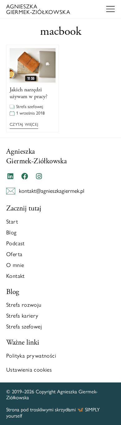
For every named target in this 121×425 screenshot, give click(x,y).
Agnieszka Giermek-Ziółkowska (36, 156)
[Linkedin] (10, 176)
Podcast (15, 243)
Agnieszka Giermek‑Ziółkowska (38, 9)
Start (12, 222)
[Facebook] (24, 176)
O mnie (15, 265)
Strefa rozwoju (24, 305)
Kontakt (15, 276)
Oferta (14, 254)
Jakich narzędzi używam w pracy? (28, 93)
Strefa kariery (22, 316)
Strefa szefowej (29, 106)
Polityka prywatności (31, 356)
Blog (11, 232)
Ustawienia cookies (29, 370)
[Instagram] (39, 176)
